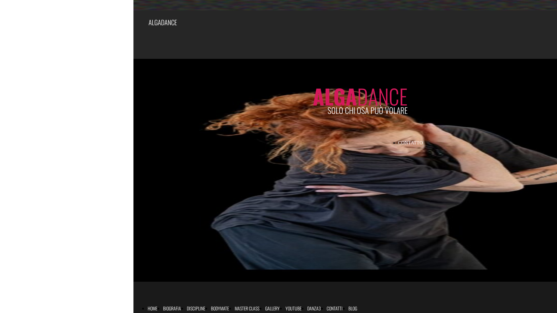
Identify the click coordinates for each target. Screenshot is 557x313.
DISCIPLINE (196, 308)
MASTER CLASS (247, 308)
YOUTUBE (293, 308)
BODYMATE (220, 308)
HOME (152, 308)
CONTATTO (410, 142)
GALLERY (272, 308)
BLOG (352, 308)
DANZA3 (314, 308)
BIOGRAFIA (172, 308)
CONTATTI (335, 308)
